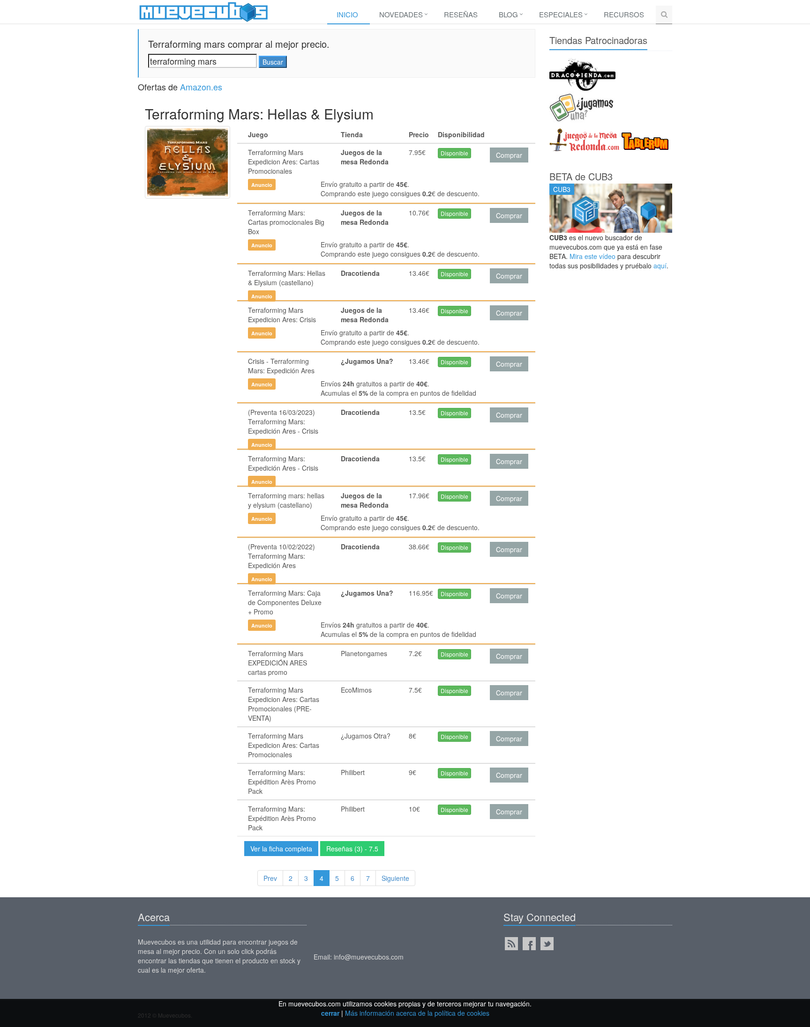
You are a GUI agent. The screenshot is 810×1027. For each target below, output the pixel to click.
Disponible (454, 153)
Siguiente (395, 878)
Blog (508, 14)
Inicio (347, 14)
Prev (270, 878)
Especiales (561, 14)
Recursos (624, 14)
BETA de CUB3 (581, 176)
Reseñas (461, 14)
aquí (660, 265)
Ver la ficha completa (281, 848)
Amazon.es (201, 87)
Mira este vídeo (592, 256)
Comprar (509, 155)
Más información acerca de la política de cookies (417, 1013)
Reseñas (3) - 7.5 (352, 848)
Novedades (401, 14)
